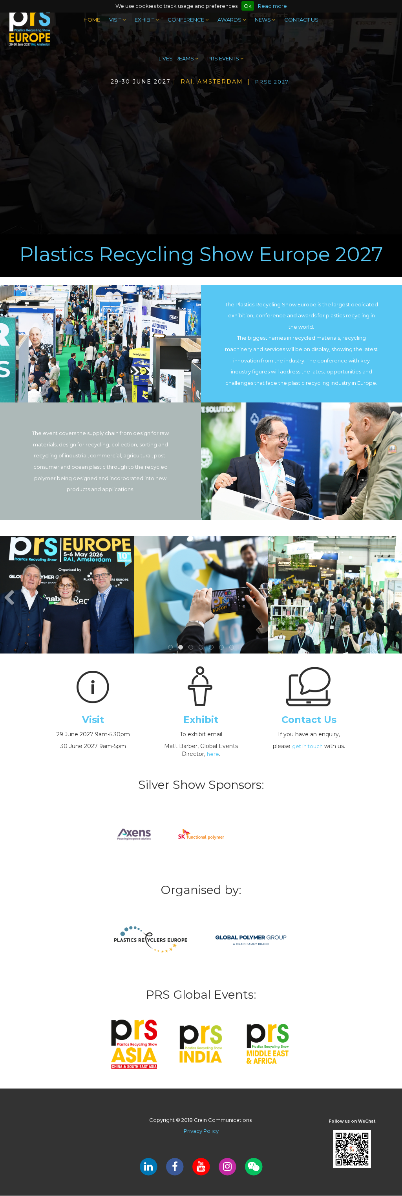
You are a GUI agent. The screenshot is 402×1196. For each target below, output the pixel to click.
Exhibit (145, 19)
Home (92, 19)
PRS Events (223, 58)
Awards (230, 19)
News (263, 19)
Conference (186, 19)
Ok (248, 6)
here (213, 754)
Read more (272, 6)
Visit (115, 19)
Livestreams (177, 58)
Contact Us (301, 19)
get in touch (307, 746)
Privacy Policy (201, 1131)
